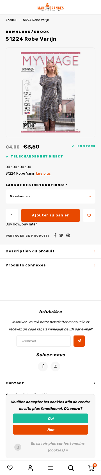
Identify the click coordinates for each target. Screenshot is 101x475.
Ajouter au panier (50, 215)
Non (50, 430)
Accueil (11, 20)
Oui (51, 418)
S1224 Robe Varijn (36, 20)
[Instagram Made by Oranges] (55, 366)
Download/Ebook (28, 32)
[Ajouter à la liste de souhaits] (89, 215)
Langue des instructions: (36, 185)
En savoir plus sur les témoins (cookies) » (57, 446)
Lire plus (43, 173)
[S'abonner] (79, 341)
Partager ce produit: (27, 235)
